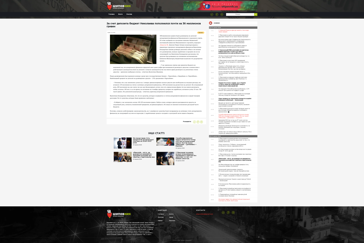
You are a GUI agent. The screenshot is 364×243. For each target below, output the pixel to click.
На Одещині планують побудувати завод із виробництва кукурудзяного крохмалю (232, 46)
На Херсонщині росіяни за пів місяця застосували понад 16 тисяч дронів (234, 150)
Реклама (172, 220)
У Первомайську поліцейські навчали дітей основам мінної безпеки (232, 195)
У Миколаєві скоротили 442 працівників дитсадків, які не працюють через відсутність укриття (233, 62)
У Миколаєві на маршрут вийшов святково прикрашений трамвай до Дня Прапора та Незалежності (232, 79)
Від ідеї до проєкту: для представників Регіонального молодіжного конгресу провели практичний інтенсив (233, 105)
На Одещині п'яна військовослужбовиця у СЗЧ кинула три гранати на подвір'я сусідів (233, 89)
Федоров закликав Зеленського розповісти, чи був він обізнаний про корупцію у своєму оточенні (234, 127)
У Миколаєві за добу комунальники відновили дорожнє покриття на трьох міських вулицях (233, 36)
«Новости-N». (164, 45)
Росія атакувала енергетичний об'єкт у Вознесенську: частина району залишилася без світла (234, 73)
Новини (217, 23)
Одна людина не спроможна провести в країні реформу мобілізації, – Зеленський (234, 99)
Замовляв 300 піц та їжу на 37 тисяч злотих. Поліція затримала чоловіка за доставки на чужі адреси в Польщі (234, 122)
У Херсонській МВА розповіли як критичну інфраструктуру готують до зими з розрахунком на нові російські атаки (233, 52)
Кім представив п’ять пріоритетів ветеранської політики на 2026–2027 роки (143, 141)
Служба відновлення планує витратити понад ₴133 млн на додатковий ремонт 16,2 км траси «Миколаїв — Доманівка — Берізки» (186, 142)
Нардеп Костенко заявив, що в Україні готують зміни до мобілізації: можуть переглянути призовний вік (232, 84)
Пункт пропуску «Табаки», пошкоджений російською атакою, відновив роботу (232, 145)
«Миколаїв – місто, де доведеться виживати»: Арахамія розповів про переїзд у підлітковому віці (144, 155)
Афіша (160, 220)
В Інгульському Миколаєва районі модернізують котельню (234, 184)
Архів (171, 217)
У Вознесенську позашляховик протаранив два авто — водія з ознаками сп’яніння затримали (234, 175)
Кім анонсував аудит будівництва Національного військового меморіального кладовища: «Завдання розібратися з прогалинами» (234, 41)
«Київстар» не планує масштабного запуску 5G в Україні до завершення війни (234, 132)
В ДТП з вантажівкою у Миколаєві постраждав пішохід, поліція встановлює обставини (234, 94)
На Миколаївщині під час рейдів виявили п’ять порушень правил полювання (233, 165)
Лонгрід (129, 14)
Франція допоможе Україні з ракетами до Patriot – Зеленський (234, 180)
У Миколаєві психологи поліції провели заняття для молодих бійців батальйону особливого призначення (234, 110)
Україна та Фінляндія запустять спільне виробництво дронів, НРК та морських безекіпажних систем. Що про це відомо (232, 68)
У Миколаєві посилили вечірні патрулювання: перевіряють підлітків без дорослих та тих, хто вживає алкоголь (186, 155)
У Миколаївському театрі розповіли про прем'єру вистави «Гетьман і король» (234, 155)
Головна (112, 14)
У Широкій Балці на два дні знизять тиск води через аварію (233, 31)
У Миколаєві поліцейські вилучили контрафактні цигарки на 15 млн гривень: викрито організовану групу (234, 190)
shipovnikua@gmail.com (204, 214)
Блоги (120, 14)
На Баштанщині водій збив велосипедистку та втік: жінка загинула (233, 57)
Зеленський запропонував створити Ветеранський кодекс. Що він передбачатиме (234, 170)
